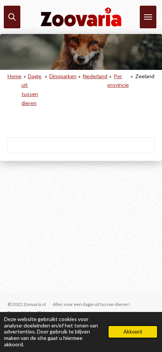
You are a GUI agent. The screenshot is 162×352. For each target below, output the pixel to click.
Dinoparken (62, 76)
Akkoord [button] (133, 332)
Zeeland (144, 76)
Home (14, 76)
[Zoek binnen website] (12, 17)
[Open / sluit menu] (148, 17)
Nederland (95, 76)
